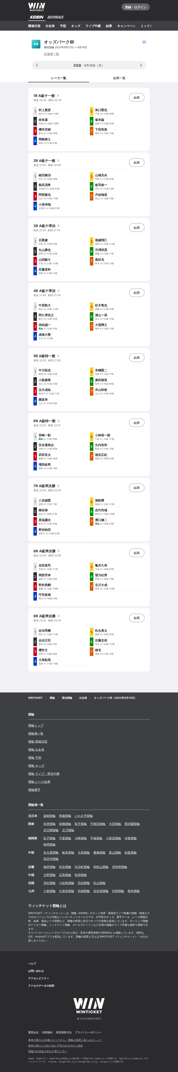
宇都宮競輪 (97, 824)
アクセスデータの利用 (41, 985)
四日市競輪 (51, 859)
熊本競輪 (134, 891)
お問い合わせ (36, 970)
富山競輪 (115, 852)
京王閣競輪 (51, 830)
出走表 (50, 26)
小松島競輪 (66, 883)
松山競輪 (99, 883)
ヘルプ (32, 963)
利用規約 (47, 1032)
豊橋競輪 (99, 852)
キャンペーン (126, 26)
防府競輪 (81, 875)
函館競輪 (49, 816)
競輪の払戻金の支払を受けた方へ (47, 1051)
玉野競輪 (49, 875)
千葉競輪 (65, 838)
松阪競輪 (131, 852)
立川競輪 (68, 830)
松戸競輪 (49, 838)
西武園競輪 (132, 824)
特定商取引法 (64, 1032)
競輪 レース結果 (39, 781)
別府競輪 (118, 891)
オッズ (75, 26)
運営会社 (33, 1032)
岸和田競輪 (119, 867)
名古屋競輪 (51, 852)
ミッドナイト (150, 26)
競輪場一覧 (35, 733)
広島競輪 (65, 875)
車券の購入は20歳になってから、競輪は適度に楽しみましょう (65, 1040)
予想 (63, 26)
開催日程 (34, 26)
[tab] (119, 77)
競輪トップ (35, 725)
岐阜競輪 (68, 852)
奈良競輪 (65, 867)
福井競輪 (49, 867)
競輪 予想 (34, 757)
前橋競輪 (65, 824)
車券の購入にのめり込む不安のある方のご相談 (55, 1045)
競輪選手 (34, 790)
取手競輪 (81, 824)
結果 (109, 26)
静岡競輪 (49, 844)
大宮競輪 (115, 824)
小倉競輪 (49, 891)
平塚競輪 (96, 838)
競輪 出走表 (36, 749)
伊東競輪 (131, 838)
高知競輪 (84, 883)
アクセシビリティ (38, 978)
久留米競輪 (66, 891)
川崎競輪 (81, 838)
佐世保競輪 (101, 891)
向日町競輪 (82, 867)
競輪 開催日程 (37, 741)
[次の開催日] (141, 65)
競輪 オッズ (36, 765)
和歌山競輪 (101, 867)
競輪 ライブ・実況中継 (43, 773)
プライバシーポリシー (88, 1032)
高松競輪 (49, 883)
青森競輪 (65, 816)
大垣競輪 (84, 852)
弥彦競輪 (49, 824)
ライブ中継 (93, 26)
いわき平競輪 (84, 816)
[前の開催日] (36, 65)
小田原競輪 (113, 838)
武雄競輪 (84, 891)
